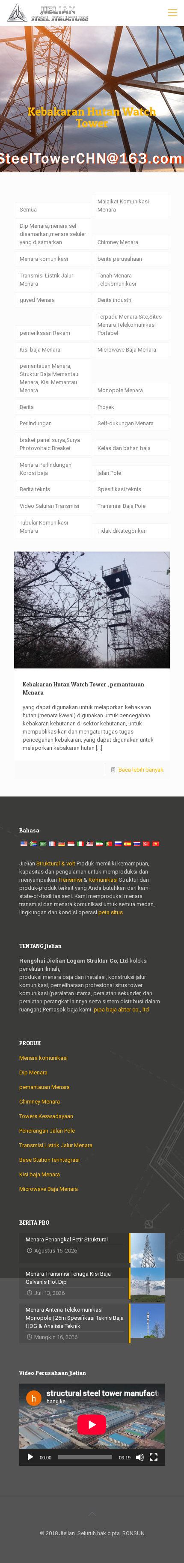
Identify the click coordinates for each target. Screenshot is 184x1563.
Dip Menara (33, 1072)
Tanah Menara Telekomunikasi (117, 279)
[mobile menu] (172, 13)
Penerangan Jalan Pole (47, 1131)
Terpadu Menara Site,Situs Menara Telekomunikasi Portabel (130, 324)
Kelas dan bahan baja (124, 448)
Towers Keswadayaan (46, 1116)
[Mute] (140, 1457)
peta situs (110, 912)
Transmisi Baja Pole (121, 506)
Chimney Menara (118, 242)
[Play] (30, 1457)
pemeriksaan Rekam (45, 333)
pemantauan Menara (44, 1087)
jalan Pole (109, 473)
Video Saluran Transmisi (49, 506)
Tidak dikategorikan (122, 531)
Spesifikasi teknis (119, 489)
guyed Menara (37, 300)
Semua (28, 209)
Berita (27, 407)
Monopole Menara (120, 390)
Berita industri (114, 300)
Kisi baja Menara (40, 349)
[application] (92, 1424)
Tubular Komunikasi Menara (44, 526)
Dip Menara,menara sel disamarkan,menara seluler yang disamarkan (53, 234)
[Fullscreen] (153, 1457)
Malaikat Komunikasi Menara (123, 205)
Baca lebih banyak (141, 770)
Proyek (106, 407)
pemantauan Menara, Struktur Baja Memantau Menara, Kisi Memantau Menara (49, 378)
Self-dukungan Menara (126, 423)
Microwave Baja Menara (127, 349)
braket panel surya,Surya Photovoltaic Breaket (50, 444)
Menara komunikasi (44, 259)
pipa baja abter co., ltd (121, 1009)
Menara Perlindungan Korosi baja (45, 469)
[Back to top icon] (92, 1514)
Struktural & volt (55, 863)
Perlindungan (36, 423)
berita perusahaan (120, 259)
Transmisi (70, 880)
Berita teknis (35, 489)
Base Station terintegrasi (49, 1160)
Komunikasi (103, 880)
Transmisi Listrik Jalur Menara (46, 279)
